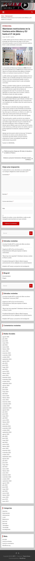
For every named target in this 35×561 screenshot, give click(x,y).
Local (3, 517)
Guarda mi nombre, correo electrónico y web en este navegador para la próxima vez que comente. (16, 218)
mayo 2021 (5, 464)
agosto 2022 (5, 434)
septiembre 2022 (6, 432)
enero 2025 (5, 375)
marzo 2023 (5, 420)
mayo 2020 (5, 489)
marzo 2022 (5, 444)
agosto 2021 (5, 458)
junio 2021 (5, 462)
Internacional (6, 26)
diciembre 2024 (6, 377)
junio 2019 (5, 499)
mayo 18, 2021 (6, 37)
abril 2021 (5, 467)
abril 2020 (5, 491)
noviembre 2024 (6, 379)
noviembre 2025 (6, 355)
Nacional (4, 521)
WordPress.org (6, 545)
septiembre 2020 (6, 481)
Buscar (31, 233)
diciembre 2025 (6, 353)
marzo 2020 (5, 493)
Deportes (4, 511)
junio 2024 (5, 389)
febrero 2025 (5, 373)
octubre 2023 (6, 406)
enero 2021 (5, 473)
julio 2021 (4, 460)
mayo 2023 (5, 416)
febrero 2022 (5, 446)
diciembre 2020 (6, 475)
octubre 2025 (6, 357)
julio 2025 (4, 363)
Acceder (4, 539)
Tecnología (5, 527)
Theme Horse (26, 556)
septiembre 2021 (6, 456)
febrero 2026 (5, 349)
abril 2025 (5, 369)
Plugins (4, 278)
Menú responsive (32, 1)
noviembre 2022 (6, 428)
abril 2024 (5, 393)
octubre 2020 (6, 479)
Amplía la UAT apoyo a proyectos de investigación (15, 266)
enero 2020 (5, 497)
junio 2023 (5, 414)
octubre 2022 (6, 430)
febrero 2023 (5, 422)
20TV (4, 5)
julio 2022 (4, 436)
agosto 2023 (5, 410)
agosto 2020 (5, 483)
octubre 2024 (6, 381)
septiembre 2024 (6, 383)
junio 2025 (5, 365)
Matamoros (5, 519)
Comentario (6, 174)
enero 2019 (5, 501)
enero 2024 (5, 400)
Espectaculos (6, 513)
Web (3, 208)
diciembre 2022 (6, 426)
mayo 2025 (5, 367)
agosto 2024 (5, 385)
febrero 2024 (5, 397)
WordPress (22, 558)
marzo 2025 (5, 371)
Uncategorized (6, 529)
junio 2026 (5, 341)
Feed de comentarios (8, 543)
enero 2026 (5, 351)
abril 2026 (5, 345)
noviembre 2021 (6, 452)
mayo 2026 (5, 343)
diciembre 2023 (6, 402)
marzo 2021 (5, 469)
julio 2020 (4, 485)
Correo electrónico (7, 201)
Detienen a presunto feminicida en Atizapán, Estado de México (17, 158)
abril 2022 (5, 442)
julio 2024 (4, 387)
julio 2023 (4, 412)
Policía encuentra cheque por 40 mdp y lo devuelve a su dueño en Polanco (18, 152)
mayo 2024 (5, 391)
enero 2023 (5, 424)
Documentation (6, 276)
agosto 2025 (5, 361)
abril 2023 (5, 418)
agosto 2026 (5, 337)
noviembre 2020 (6, 477)
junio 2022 (5, 438)
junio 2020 (5, 487)
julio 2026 (4, 339)
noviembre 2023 (6, 404)
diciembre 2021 (6, 450)
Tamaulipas (5, 525)
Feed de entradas (7, 541)
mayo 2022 (5, 440)
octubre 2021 (6, 454)
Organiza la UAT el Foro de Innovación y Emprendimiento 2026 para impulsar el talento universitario (14, 250)
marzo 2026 (5, 347)
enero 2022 (5, 448)
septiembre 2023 (6, 408)
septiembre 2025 (6, 359)
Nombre (5, 194)
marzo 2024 (5, 395)
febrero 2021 (5, 471)
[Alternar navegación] (3, 12)
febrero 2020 (5, 495)
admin (12, 37)
